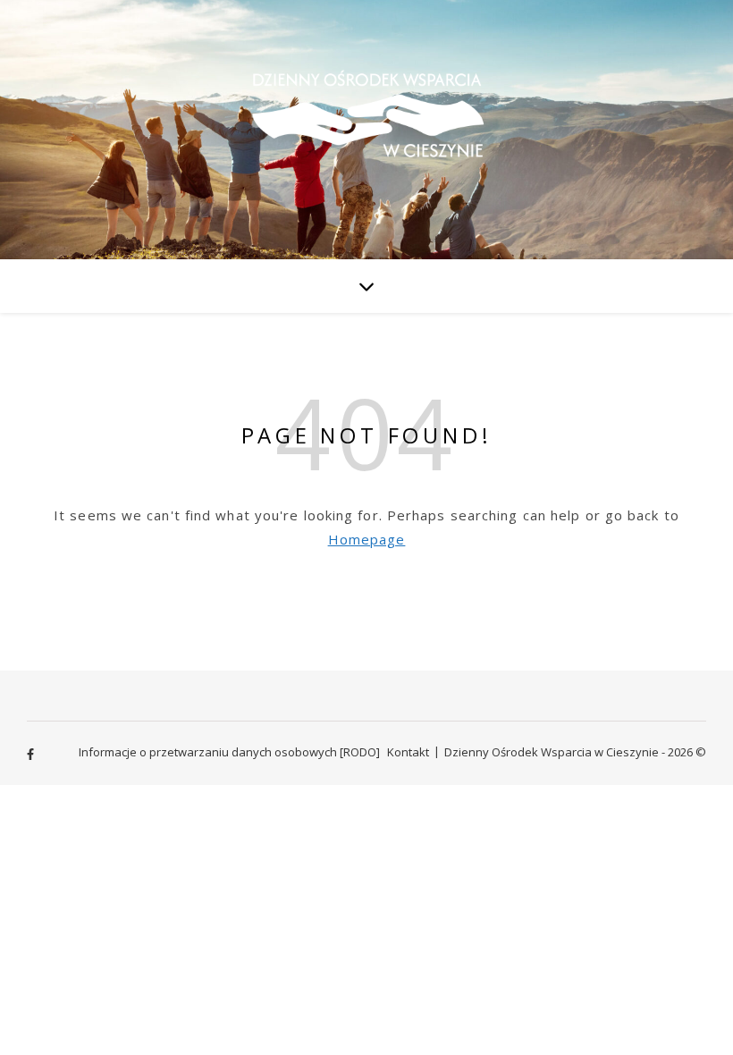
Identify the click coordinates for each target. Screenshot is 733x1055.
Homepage (367, 539)
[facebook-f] (30, 754)
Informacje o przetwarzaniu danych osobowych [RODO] (229, 752)
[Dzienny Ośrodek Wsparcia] (366, 128)
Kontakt (408, 752)
